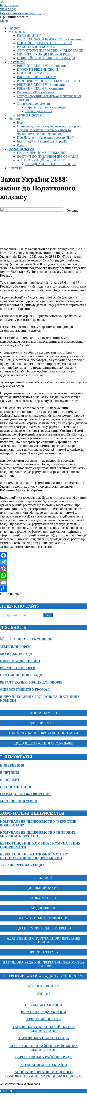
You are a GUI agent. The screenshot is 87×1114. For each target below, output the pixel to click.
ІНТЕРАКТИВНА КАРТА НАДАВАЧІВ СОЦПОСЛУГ (43, 976)
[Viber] (43, 568)
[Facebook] (43, 555)
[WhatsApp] (43, 575)
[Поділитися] (43, 589)
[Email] (43, 582)
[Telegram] (43, 562)
